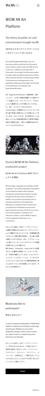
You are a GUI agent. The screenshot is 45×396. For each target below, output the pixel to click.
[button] (38, 5)
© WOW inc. (36, 390)
